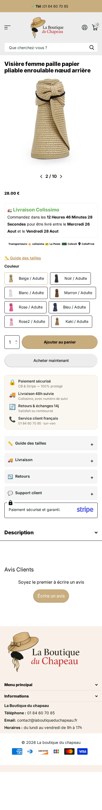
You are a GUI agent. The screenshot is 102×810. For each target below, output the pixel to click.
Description (19, 532)
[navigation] (41, 176)
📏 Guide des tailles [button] (22, 258)
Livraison (24, 459)
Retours (22, 476)
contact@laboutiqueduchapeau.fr (47, 720)
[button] (17, 337)
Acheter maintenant (51, 360)
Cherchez (92, 47)
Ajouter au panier (60, 342)
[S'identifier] (84, 27)
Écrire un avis (51, 596)
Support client (28, 492)
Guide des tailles (30, 443)
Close (51, 684)
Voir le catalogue (7, 27)
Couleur (11, 266)
